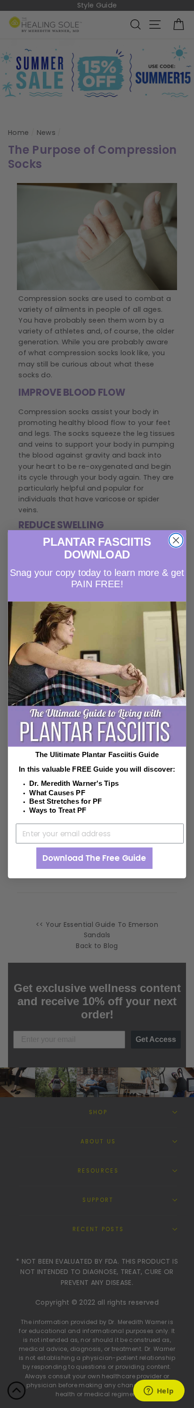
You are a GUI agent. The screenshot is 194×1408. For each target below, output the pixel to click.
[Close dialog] (176, 540)
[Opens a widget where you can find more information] (159, 1391)
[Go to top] (16, 1392)
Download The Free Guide (94, 858)
